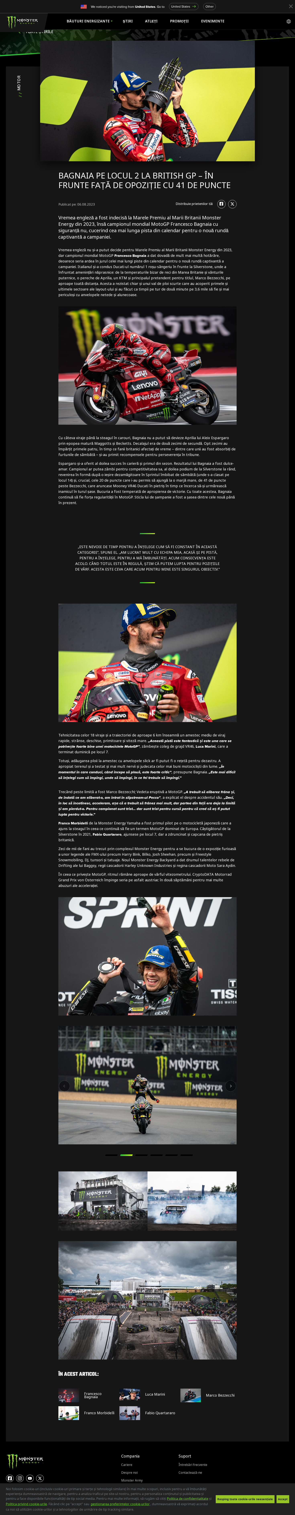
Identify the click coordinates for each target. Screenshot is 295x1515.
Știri (128, 21)
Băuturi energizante (88, 21)
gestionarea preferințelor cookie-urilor (120, 1504)
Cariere (126, 1465)
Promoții (179, 21)
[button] (135, 1510)
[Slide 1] (111, 1155)
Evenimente (212, 21)
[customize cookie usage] (138, 1511)
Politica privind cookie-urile (26, 1504)
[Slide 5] (171, 1155)
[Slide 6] (186, 1155)
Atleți (151, 21)
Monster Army (132, 1480)
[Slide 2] (126, 1155)
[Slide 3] (141, 1155)
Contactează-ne (190, 1472)
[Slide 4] (156, 1155)
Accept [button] (283, 1499)
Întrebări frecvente (193, 1465)
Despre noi (129, 1472)
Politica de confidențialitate (187, 1498)
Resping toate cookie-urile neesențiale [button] (245, 1499)
